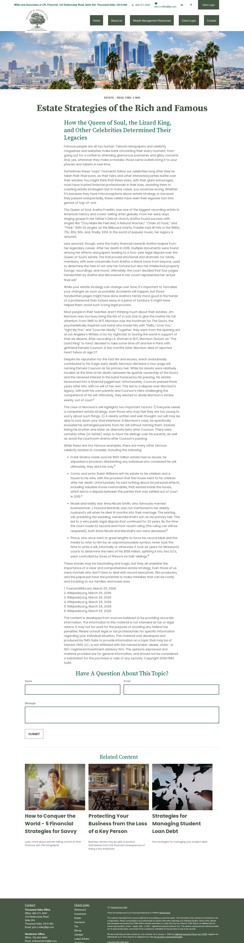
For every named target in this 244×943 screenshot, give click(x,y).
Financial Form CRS (119, 907)
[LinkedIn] (182, 4)
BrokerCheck (165, 912)
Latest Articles (81, 938)
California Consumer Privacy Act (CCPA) (190, 934)
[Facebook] (191, 4)
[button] (96, 20)
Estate (77, 918)
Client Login (208, 4)
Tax (76, 926)
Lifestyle (78, 934)
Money (77, 930)
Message (30, 703)
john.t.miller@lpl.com (165, 6)
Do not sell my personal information (168, 936)
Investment (80, 913)
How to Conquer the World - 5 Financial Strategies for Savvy (51, 823)
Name (28, 681)
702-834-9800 (39, 937)
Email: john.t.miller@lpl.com (39, 927)
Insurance (79, 922)
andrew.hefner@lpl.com (44, 941)
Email (127, 681)
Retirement (80, 909)
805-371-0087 (142, 4)
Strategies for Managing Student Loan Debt (176, 823)
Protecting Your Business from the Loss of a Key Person (117, 823)
